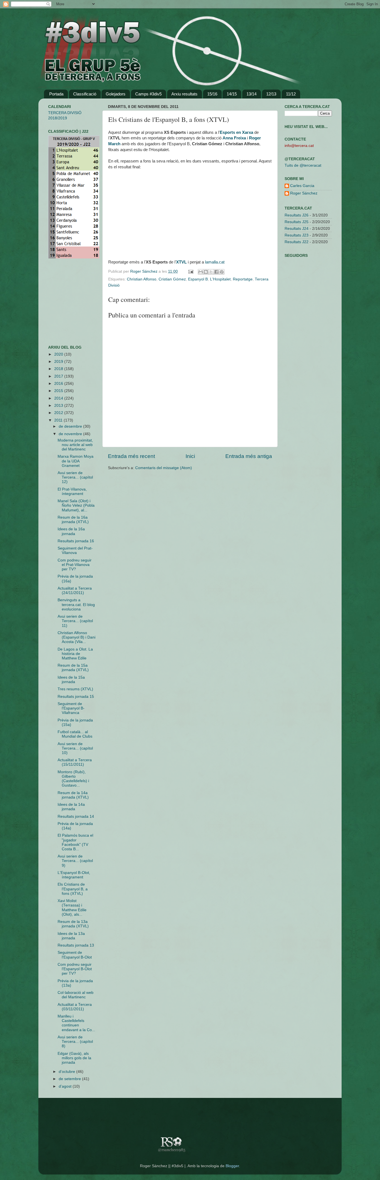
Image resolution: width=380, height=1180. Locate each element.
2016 (59, 383)
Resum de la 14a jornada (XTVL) (73, 795)
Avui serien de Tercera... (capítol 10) (75, 748)
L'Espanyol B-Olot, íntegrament (74, 875)
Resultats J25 (297, 222)
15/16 (212, 94)
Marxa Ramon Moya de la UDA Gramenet (75, 460)
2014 (59, 398)
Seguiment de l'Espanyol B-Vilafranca (71, 708)
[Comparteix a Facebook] (216, 272)
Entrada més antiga (248, 456)
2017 (59, 376)
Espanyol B (198, 279)
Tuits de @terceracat (303, 165)
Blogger (232, 1166)
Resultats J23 (297, 235)
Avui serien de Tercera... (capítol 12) (75, 477)
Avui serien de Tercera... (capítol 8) (75, 1041)
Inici (190, 456)
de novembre (71, 434)
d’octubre (67, 1072)
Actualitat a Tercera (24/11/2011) (75, 590)
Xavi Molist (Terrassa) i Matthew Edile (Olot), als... (72, 908)
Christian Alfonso (141, 279)
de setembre (70, 1079)
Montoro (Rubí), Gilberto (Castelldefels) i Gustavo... (73, 779)
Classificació (84, 94)
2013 (59, 405)
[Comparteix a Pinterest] (221, 272)
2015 (59, 391)
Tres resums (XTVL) (75, 689)
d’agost (66, 1086)
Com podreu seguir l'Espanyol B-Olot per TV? (75, 968)
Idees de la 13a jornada (71, 936)
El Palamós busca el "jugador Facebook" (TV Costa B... (75, 842)
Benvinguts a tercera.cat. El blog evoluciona (76, 604)
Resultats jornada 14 (76, 816)
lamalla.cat (214, 262)
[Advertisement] (65, 301)
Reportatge (243, 279)
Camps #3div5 (148, 94)
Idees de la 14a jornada (71, 806)
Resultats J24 (297, 228)
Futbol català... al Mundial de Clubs (75, 734)
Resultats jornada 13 (76, 945)
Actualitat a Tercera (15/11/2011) (75, 762)
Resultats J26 (297, 215)
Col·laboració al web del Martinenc (75, 995)
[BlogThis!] (206, 272)
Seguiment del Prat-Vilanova (75, 550)
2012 (59, 413)
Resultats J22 (297, 242)
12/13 (271, 94)
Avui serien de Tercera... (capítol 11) (75, 620)
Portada (56, 94)
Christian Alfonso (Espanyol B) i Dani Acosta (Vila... (76, 637)
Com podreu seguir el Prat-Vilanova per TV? (75, 564)
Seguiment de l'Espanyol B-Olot (75, 954)
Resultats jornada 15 (76, 696)
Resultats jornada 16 (76, 541)
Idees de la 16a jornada (71, 531)
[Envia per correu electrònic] (200, 272)
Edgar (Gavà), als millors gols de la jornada (74, 1058)
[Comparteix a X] (211, 272)
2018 (59, 369)
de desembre (71, 426)
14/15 (232, 94)
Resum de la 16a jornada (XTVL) (73, 519)
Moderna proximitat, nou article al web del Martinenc (75, 444)
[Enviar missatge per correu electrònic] (190, 271)
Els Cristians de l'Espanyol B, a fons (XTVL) (73, 888)
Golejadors (115, 94)
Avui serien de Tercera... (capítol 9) (75, 860)
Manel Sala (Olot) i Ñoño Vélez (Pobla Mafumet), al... (76, 505)
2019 (59, 361)
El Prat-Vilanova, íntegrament (72, 491)
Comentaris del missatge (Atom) (163, 468)
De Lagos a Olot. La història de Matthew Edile (75, 653)
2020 (59, 354)
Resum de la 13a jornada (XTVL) (73, 924)
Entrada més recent (131, 456)
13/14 (251, 94)
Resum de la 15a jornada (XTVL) (73, 667)
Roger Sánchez (144, 271)
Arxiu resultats (184, 94)
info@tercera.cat (299, 146)
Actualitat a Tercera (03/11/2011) (75, 1006)
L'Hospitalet (220, 279)
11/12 (291, 94)
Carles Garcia (302, 186)
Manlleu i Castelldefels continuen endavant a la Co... (76, 1023)
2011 (59, 420)
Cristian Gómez (172, 279)
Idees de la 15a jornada (71, 679)
